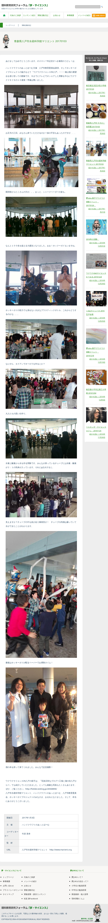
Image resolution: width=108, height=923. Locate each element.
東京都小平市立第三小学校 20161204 (96, 391)
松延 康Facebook (31, 898)
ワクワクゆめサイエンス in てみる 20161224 (96, 275)
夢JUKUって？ (77, 877)
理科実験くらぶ (78, 898)
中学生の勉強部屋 (79, 890)
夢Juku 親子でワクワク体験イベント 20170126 (95, 201)
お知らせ (56, 15)
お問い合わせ (8, 885)
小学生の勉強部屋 (79, 885)
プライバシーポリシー (12, 890)
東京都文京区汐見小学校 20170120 (96, 87)
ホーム (4, 15)
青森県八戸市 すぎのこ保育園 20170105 (95, 125)
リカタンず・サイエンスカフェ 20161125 (96, 429)
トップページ (10, 25)
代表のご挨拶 (15, 15)
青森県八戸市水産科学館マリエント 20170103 (96, 162)
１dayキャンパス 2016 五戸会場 (95, 313)
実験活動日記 (43, 15)
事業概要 (70, 15)
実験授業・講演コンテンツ (35, 894)
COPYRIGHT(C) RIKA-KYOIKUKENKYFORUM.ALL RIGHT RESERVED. (25, 919)
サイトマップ (8, 894)
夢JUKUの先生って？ (80, 881)
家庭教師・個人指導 (80, 894)
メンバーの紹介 (84, 15)
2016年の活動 (92, 239)
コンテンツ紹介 (29, 15)
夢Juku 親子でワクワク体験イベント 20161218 (95, 352)
